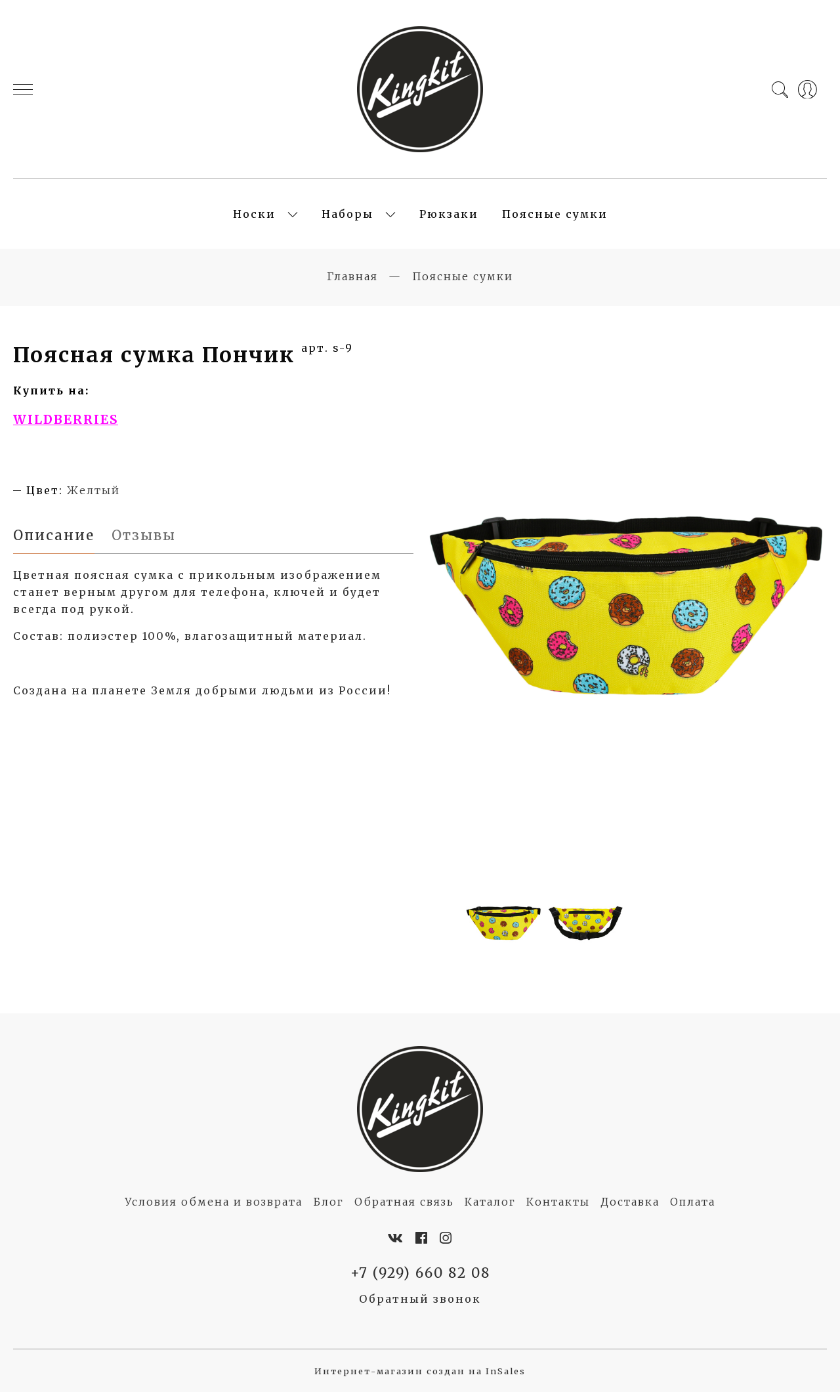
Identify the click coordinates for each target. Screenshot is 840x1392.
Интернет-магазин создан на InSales (420, 1371)
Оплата (692, 1201)
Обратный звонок (420, 1298)
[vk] (396, 1238)
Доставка (630, 1201)
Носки (254, 214)
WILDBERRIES (65, 419)
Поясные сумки (555, 214)
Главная (352, 276)
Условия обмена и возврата (214, 1201)
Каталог (490, 1201)
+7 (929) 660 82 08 (420, 1273)
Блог (328, 1201)
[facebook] (422, 1238)
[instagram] (446, 1238)
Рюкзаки (448, 214)
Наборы (347, 214)
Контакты (558, 1201)
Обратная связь (404, 1201)
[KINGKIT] (420, 89)
